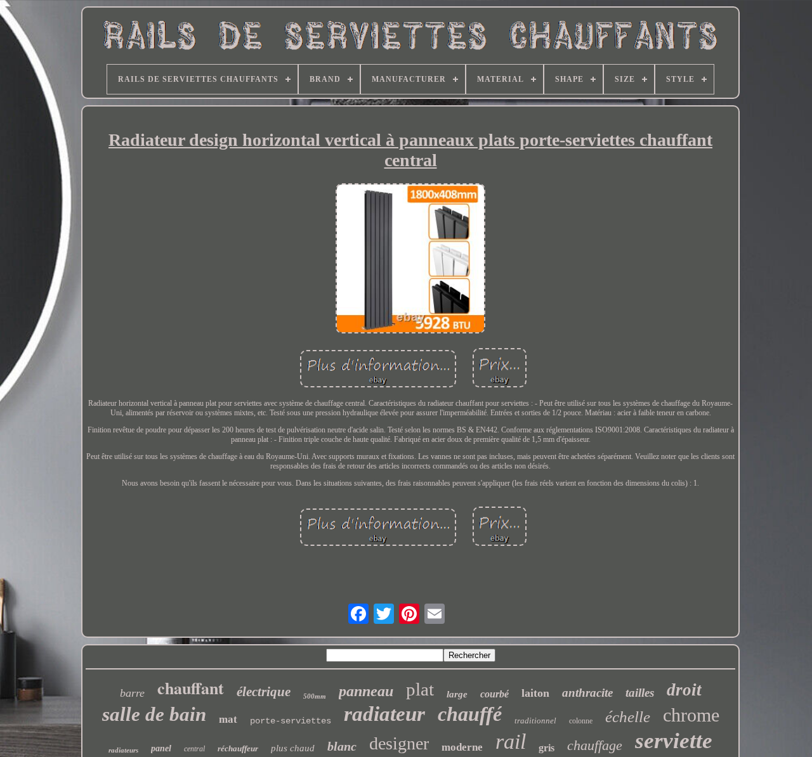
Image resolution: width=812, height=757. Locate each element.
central (194, 748)
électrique (264, 691)
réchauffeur (238, 748)
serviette (673, 740)
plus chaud (293, 748)
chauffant (190, 688)
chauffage (594, 745)
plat (420, 689)
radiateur (384, 713)
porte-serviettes (290, 721)
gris (546, 747)
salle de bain (154, 714)
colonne (581, 720)
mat (228, 719)
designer (399, 743)
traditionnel (535, 720)
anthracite (587, 692)
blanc (342, 746)
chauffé (470, 713)
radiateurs (123, 750)
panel (161, 748)
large (457, 694)
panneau (366, 691)
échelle (627, 716)
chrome (691, 714)
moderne (462, 747)
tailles (639, 692)
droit (684, 689)
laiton (535, 693)
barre (132, 693)
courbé (494, 694)
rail (510, 741)
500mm (314, 696)
